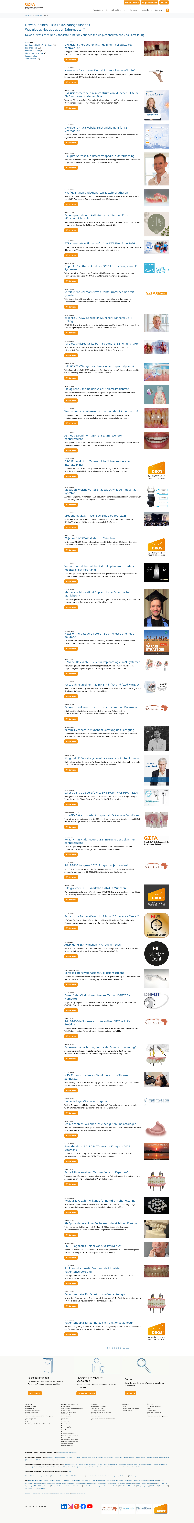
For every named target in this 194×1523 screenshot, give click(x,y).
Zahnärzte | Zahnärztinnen (33, 1410)
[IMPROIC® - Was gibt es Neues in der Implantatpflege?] (156, 372)
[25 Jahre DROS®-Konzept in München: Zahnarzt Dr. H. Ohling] (156, 323)
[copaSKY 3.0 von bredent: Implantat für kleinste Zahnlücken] (156, 822)
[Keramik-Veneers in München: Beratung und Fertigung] (156, 738)
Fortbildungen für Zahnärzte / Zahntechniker (38, 1424)
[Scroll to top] (189, 1518)
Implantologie (31, 48)
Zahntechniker (29, 1420)
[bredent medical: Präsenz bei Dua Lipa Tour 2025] (156, 519)
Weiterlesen (71, 59)
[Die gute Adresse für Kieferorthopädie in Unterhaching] (156, 169)
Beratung (94, 1404)
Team (148, 1414)
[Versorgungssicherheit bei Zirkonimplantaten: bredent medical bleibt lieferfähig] (156, 572)
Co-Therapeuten (30, 1422)
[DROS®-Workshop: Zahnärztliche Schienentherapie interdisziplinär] (156, 470)
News (27, 42)
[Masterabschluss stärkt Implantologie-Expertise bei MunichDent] (156, 607)
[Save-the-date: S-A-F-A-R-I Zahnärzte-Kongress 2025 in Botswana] (156, 1151)
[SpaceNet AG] (34, 3)
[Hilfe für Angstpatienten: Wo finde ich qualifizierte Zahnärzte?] (156, 1079)
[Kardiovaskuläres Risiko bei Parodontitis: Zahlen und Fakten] (156, 347)
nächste (125, 1348)
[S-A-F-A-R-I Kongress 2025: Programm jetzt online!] (156, 866)
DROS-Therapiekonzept (68, 1412)
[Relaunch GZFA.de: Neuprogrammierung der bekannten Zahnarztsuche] (156, 840)
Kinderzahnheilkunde (34, 53)
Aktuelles (125, 1404)
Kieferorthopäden (30, 1418)
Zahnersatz (64, 1420)
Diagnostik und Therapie (69, 1404)
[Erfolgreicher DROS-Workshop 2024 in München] (156, 896)
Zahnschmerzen (66, 1430)
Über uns (150, 1404)
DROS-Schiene (65, 1410)
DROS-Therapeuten (67, 1414)
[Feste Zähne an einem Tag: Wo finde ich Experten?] (156, 1181)
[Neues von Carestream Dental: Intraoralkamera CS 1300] (156, 74)
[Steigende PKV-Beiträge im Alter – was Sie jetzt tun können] (156, 770)
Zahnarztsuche (113, 35)
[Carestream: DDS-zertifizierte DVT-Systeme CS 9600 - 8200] (156, 797)
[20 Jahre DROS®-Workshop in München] (156, 547)
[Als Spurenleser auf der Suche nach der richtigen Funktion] (156, 1229)
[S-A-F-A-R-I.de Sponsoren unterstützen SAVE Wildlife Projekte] (156, 1021)
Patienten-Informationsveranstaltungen (103, 1418)
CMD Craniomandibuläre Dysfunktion (72, 1408)
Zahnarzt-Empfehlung (31, 1412)
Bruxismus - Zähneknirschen (69, 1436)
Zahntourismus (95, 1420)
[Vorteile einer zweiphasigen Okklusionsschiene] (156, 978)
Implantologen (29, 1414)
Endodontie (64, 1432)
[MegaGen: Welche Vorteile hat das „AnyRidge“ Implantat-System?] (156, 496)
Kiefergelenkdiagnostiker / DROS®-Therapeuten (39, 1416)
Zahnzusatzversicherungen (99, 1406)
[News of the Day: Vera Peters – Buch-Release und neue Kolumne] (156, 642)
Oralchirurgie (65, 1422)
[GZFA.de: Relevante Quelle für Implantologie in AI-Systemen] (156, 665)
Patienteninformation (97, 1408)
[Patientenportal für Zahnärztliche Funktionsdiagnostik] (156, 1331)
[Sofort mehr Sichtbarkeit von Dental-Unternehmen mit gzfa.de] (156, 293)
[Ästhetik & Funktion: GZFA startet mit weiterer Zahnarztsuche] (156, 440)
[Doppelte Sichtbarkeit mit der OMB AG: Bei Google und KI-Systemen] (156, 268)
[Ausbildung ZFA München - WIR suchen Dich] (156, 953)
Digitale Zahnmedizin (67, 1434)
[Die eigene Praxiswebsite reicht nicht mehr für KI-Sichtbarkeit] (156, 136)
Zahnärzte (28, 1404)
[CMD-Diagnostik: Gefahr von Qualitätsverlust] (156, 1249)
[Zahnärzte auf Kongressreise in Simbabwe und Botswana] (156, 707)
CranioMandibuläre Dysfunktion (39, 45)
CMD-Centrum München (154, 1412)
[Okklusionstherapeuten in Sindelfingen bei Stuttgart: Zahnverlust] (156, 48)
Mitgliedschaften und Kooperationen (158, 1416)
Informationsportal (97, 1416)
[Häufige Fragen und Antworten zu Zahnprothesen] (156, 197)
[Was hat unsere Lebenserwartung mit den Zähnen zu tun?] (156, 418)
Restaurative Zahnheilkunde (69, 1441)
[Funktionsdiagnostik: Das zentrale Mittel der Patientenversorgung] (156, 1271)
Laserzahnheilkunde (67, 1445)
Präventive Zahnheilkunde (69, 1438)
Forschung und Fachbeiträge (130, 1408)
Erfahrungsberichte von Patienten (101, 1412)
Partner (149, 1408)
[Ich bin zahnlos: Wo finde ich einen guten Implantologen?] (156, 1129)
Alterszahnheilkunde (67, 1443)
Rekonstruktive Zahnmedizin (69, 1439)
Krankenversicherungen (98, 1410)
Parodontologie (32, 56)
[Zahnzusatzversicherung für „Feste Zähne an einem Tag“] (156, 1056)
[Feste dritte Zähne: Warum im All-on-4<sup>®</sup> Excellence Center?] (156, 925)
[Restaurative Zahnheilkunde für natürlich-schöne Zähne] (156, 1205)
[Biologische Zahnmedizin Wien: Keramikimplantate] (156, 394)
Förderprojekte (151, 1410)
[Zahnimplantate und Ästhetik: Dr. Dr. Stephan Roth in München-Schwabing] (156, 224)
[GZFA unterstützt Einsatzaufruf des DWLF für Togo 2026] (156, 247)
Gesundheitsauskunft (97, 1414)
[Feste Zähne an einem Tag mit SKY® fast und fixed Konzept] (156, 687)
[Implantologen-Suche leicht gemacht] (156, 1103)
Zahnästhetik (31, 58)
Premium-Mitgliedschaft (154, 1406)
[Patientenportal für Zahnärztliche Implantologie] (156, 1303)
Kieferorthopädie (32, 50)
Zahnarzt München (30, 1406)
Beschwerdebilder (66, 1428)
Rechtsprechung (127, 1410)
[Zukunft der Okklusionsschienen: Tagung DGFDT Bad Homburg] (156, 1001)
